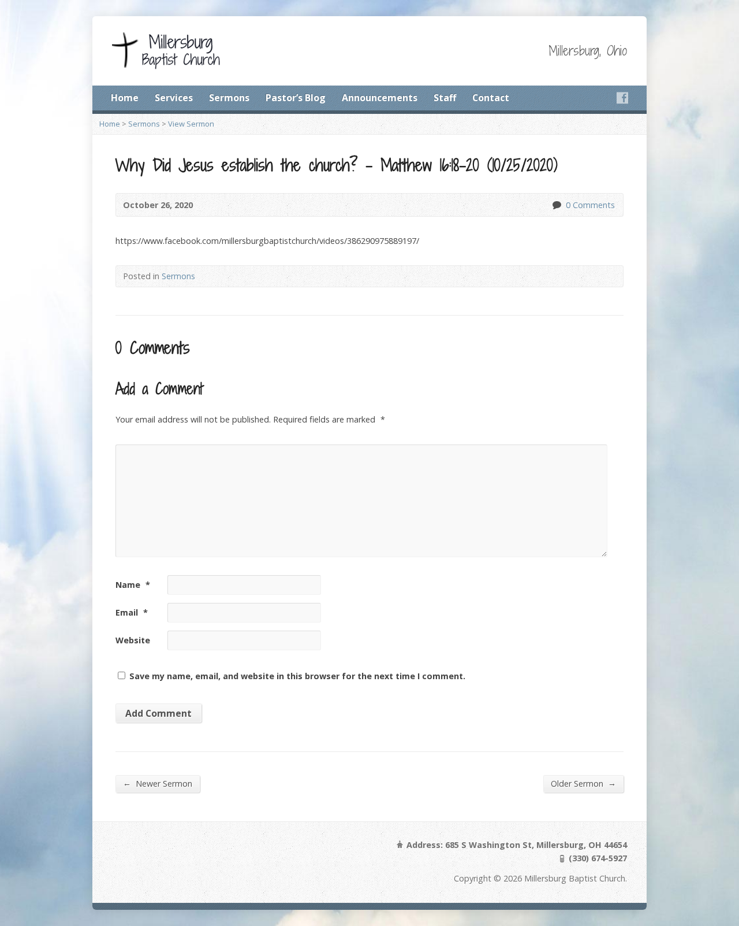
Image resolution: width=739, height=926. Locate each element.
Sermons (229, 97)
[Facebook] (622, 97)
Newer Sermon (157, 783)
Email (131, 612)
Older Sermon (583, 783)
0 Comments (556, 205)
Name (132, 584)
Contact (490, 97)
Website (132, 640)
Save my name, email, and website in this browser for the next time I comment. (297, 676)
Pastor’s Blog (296, 97)
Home (125, 97)
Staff (445, 97)
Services (174, 97)
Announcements (379, 97)
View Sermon (191, 123)
